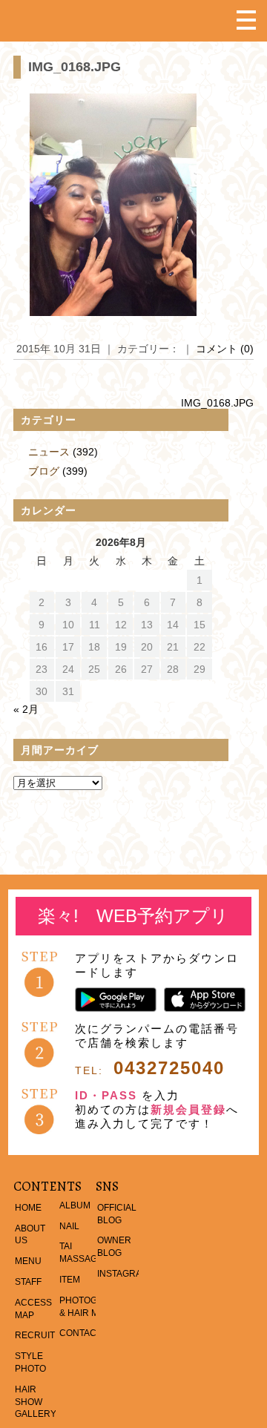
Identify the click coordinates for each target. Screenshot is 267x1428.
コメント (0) (225, 349)
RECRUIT (35, 1335)
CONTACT (80, 1333)
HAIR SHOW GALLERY (35, 1402)
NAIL (69, 1226)
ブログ (43, 471)
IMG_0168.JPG (74, 66)
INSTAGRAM (123, 1274)
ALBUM (74, 1205)
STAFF (28, 1282)
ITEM (69, 1279)
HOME (28, 1207)
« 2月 (26, 709)
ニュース (49, 452)
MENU (28, 1261)
